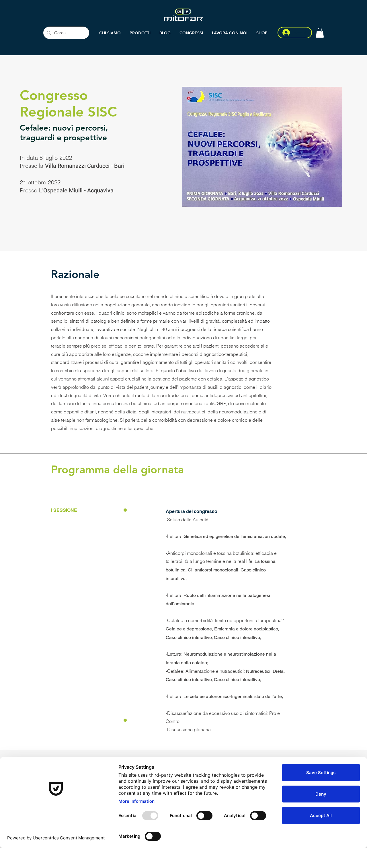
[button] (140, 33)
